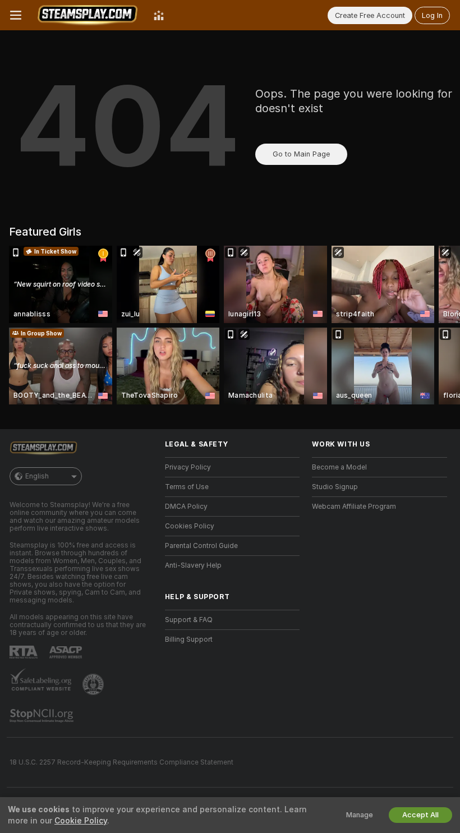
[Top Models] (159, 15)
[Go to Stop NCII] (43, 715)
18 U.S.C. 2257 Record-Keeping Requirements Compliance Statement (121, 762)
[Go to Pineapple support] (94, 684)
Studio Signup (335, 487)
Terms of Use (187, 487)
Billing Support (189, 639)
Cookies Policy (189, 526)
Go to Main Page (301, 154)
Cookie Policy (80, 820)
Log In (432, 15)
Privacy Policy (188, 467)
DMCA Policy (186, 506)
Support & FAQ (189, 620)
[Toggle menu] (15, 15)
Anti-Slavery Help (193, 565)
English (37, 476)
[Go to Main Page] (87, 15)
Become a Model (339, 467)
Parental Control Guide (201, 546)
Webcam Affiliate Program (354, 506)
